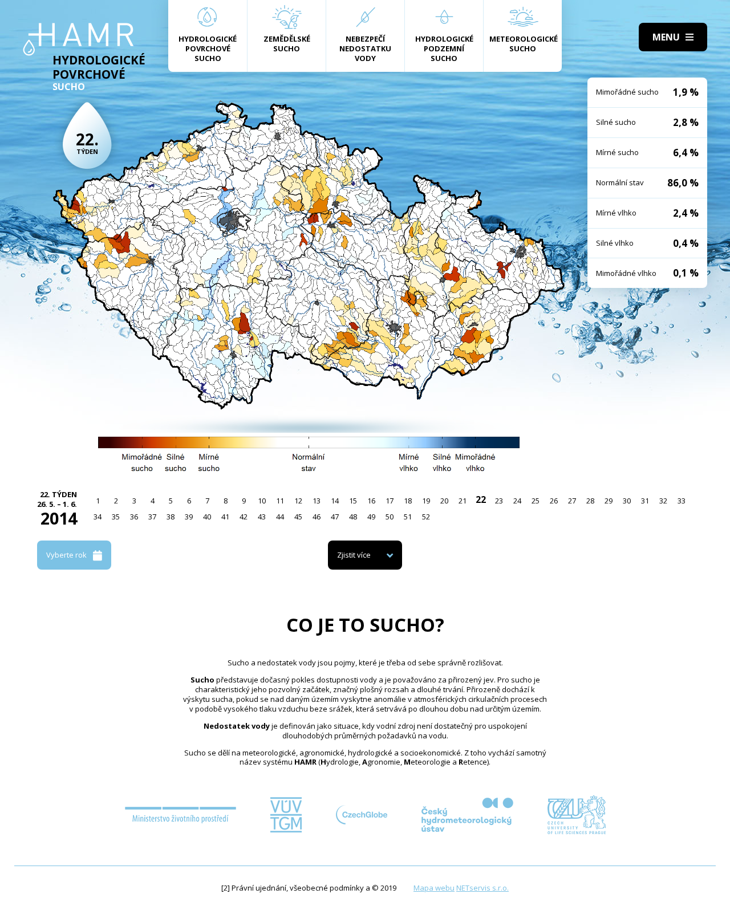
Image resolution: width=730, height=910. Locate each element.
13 (317, 500)
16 (371, 500)
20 (444, 500)
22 (481, 499)
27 (572, 500)
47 (335, 516)
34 (98, 516)
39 (189, 516)
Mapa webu (434, 888)
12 (298, 500)
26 (554, 500)
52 (426, 516)
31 (645, 500)
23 (499, 500)
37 (152, 516)
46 (317, 516)
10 (262, 500)
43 (262, 516)
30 (627, 500)
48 (353, 516)
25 (536, 500)
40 (207, 516)
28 (590, 500)
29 (609, 500)
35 (116, 516)
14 (335, 500)
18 (408, 500)
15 (353, 500)
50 (390, 516)
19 (426, 500)
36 (134, 516)
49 (371, 516)
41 (225, 516)
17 (390, 500)
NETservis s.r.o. (482, 888)
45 (298, 516)
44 (280, 516)
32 (663, 500)
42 (244, 516)
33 (682, 500)
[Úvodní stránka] (78, 39)
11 (280, 500)
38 (171, 516)
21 (463, 500)
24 (517, 500)
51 (408, 516)
